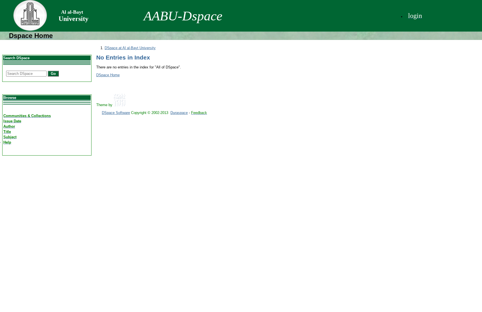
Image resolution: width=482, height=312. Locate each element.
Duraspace (179, 113)
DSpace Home (108, 75)
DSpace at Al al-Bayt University (130, 48)
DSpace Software (116, 113)
